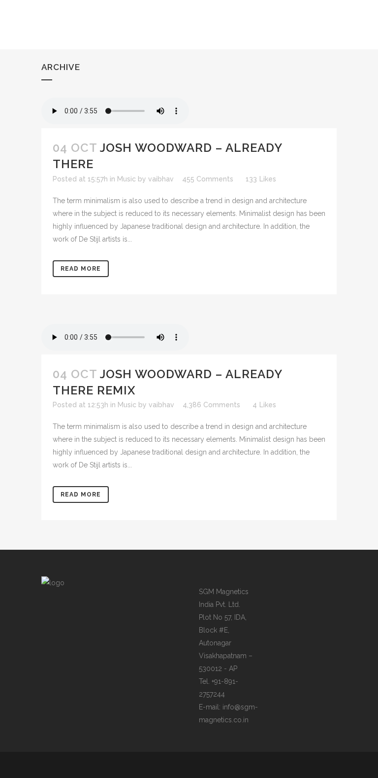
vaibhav (161, 179)
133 (261, 179)
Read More (81, 268)
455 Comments (207, 179)
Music (126, 179)
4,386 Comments (211, 405)
